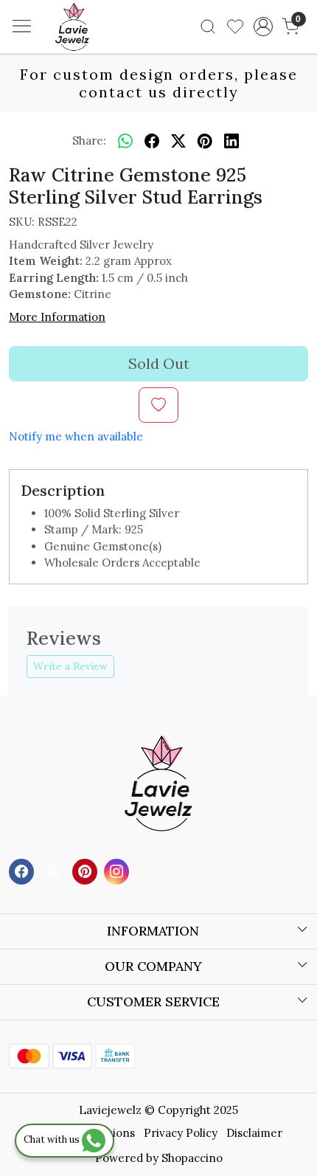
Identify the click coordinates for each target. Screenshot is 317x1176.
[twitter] (178, 141)
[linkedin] (231, 141)
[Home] (94, 49)
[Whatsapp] (125, 141)
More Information (57, 317)
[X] (55, 870)
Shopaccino (192, 1158)
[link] (208, 26)
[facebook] (152, 141)
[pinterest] (205, 141)
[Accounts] (262, 26)
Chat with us (53, 1139)
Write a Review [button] (70, 666)
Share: (89, 141)
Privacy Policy (180, 1133)
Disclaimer (254, 1133)
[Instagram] (118, 870)
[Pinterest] (86, 870)
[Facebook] (23, 870)
